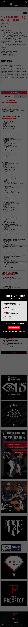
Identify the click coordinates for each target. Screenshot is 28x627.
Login (13, 331)
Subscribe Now (14, 328)
